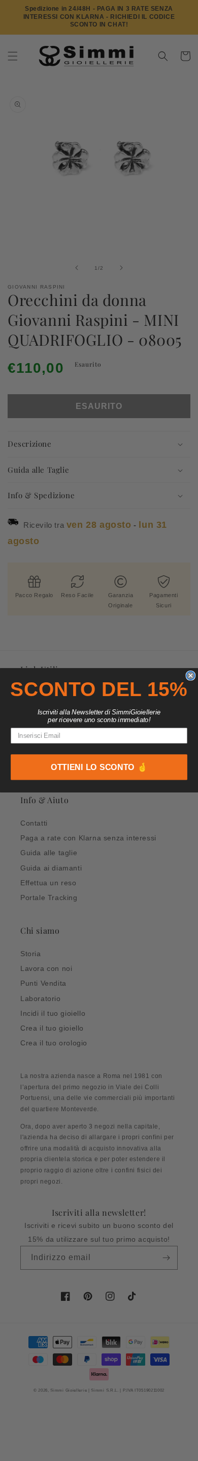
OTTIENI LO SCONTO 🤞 (99, 767)
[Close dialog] (190, 676)
